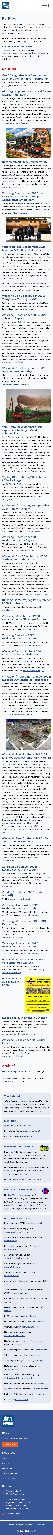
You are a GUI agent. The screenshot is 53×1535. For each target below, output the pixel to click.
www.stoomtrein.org (11, 972)
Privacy (11, 1524)
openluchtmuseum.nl (31, 1326)
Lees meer (30, 629)
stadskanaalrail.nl (34, 1223)
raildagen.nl (7, 499)
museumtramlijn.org (19, 1293)
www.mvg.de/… (9, 860)
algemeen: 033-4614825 (18, 1502)
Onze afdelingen (9, 1473)
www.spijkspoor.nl (29, 550)
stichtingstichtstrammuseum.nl (18, 1378)
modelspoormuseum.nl (14, 1335)
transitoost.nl (41, 1349)
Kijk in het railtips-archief (13, 1071)
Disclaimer (40, 1524)
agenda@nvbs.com (10, 53)
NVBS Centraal (9, 1478)
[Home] (5, 5)
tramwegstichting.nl (35, 1360)
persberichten (30, 53)
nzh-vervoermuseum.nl (35, 1321)
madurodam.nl (21, 1399)
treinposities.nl (26, 1125)
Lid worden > (10, 1444)
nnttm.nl (17, 1344)
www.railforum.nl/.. (21, 123)
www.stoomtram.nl (11, 187)
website (24, 1174)
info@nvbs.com (13, 1513)
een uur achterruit (22, 899)
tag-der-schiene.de (32, 531)
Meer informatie (19, 85)
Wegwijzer (7, 1468)
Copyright (29, 1524)
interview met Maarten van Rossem (27, 283)
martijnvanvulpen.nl (31, 1131)
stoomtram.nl (10, 1249)
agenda (27, 41)
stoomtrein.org (29, 309)
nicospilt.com (27, 1136)
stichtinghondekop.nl (32, 1355)
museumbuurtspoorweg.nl (16, 1232)
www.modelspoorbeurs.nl (30, 645)
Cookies (19, 1524)
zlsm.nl (7, 1284)
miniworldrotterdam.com (35, 1394)
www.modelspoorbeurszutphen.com (18, 1034)
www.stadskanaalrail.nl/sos (36, 594)
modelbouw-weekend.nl (23, 714)
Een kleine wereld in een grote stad (29, 1179)
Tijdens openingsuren (15, 1499)
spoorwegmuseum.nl (38, 1388)
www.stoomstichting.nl (12, 362)
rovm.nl (7, 1302)
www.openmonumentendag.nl (15, 384)
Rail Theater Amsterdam (19, 1195)
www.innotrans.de (10, 610)
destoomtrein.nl (11, 1275)
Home (5, 1458)
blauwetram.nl (10, 1369)
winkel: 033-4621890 (16, 1505)
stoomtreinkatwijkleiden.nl (16, 1258)
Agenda (5, 1463)
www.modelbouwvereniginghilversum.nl (20, 823)
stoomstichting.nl (12, 1267)
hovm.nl (7, 1310)
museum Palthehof (12, 449)
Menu (44, 5)
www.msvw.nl (8, 886)
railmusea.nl (39, 1383)
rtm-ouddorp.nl (29, 1316)
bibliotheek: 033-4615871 (18, 1508)
